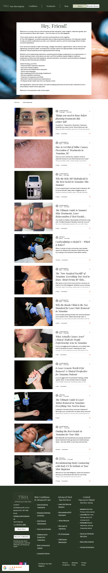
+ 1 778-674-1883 (19, 524)
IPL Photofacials (63, 534)
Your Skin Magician (17, 6)
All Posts (16, 102)
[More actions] (90, 111)
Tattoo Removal (27, 102)
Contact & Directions (87, 547)
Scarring (45, 504)
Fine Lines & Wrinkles (44, 529)
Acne (38, 504)
